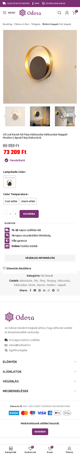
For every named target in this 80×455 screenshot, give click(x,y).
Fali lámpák (47, 275)
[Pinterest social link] (39, 290)
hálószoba (64, 280)
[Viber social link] (58, 290)
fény (42, 280)
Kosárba (29, 213)
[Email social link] (34, 290)
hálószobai (20, 284)
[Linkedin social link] (44, 290)
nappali (61, 284)
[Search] (59, 12)
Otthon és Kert (22, 24)
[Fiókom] (67, 12)
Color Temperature (15, 194)
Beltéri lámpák (50, 24)
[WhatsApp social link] (49, 290)
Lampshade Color (14, 171)
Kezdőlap (8, 24)
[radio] (10, 182)
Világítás (36, 24)
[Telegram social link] (53, 290)
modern (51, 284)
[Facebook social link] (30, 290)
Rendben (40, 431)
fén (36, 280)
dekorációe (26, 280)
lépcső (41, 284)
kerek (32, 284)
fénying (51, 280)
